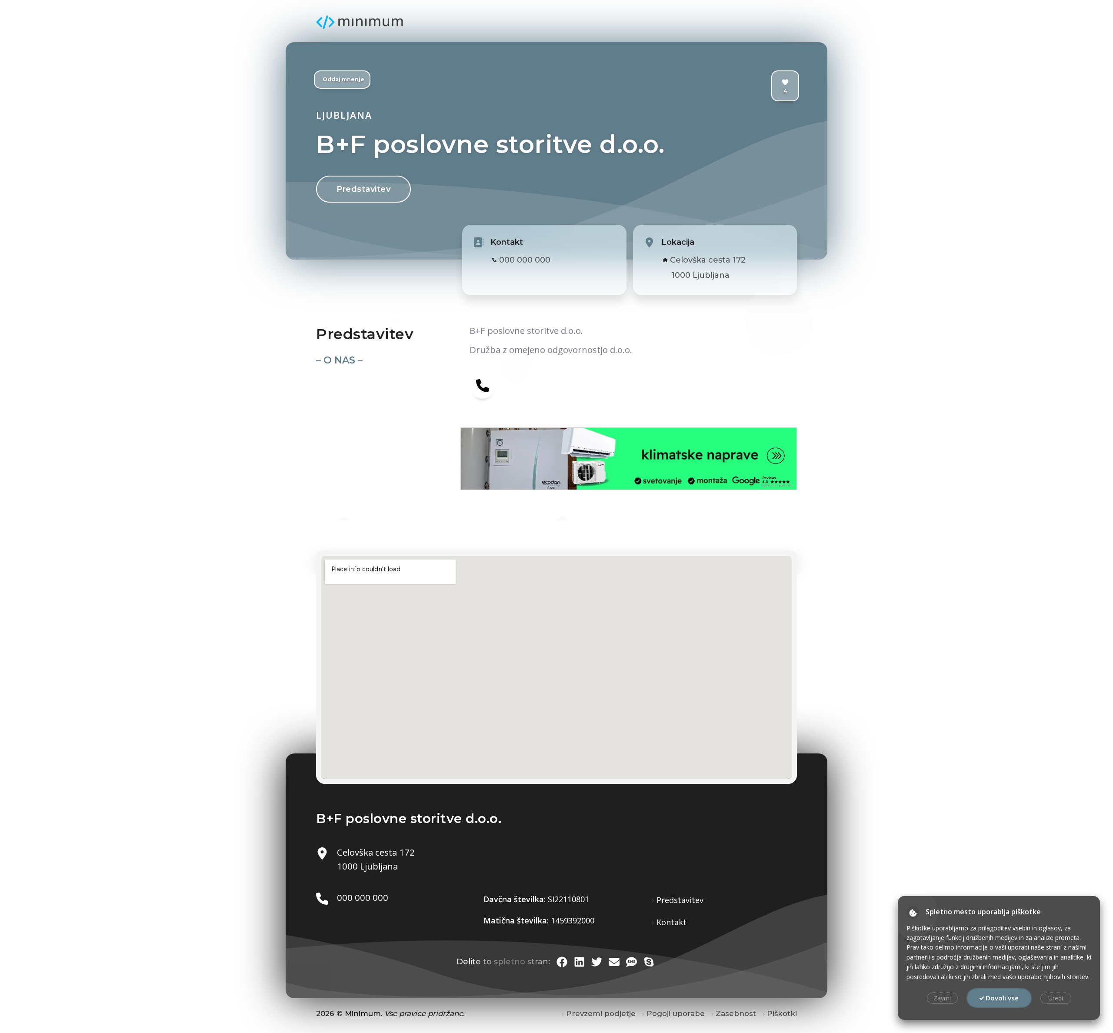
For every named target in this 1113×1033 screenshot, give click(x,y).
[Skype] (648, 961)
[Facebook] (562, 961)
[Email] (614, 961)
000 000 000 (524, 260)
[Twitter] (596, 961)
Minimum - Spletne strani (359, 22)
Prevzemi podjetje (601, 1013)
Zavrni (942, 998)
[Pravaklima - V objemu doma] (545, 459)
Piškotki (782, 1013)
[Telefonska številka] (483, 385)
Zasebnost (736, 1013)
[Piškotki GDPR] (913, 912)
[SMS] (631, 961)
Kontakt (671, 922)
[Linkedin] (579, 961)
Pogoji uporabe (675, 1013)
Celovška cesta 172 (708, 260)
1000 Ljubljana (700, 275)
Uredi (1055, 998)
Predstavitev (363, 189)
